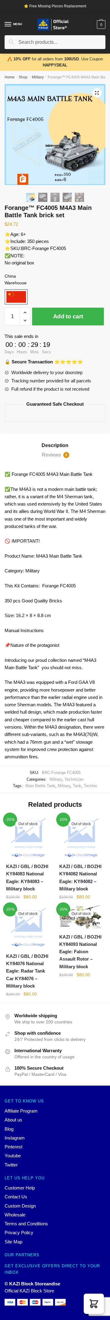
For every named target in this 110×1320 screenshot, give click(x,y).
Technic (90, 785)
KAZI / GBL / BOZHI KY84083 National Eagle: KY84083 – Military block (27, 877)
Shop (23, 77)
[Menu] (8, 24)
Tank (77, 785)
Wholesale (15, 1214)
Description (55, 445)
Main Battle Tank (40, 785)
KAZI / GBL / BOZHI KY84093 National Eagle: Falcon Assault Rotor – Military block (80, 951)
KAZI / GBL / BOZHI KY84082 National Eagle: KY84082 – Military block (80, 877)
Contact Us (16, 1196)
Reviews (54, 454)
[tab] (55, 445)
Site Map (13, 1241)
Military (38, 77)
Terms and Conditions (26, 1223)
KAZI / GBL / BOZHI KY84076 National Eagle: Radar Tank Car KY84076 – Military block (27, 971)
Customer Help (20, 1187)
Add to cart (68, 316)
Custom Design (20, 1205)
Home (10, 77)
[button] (94, 1304)
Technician (73, 779)
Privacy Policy (19, 1232)
